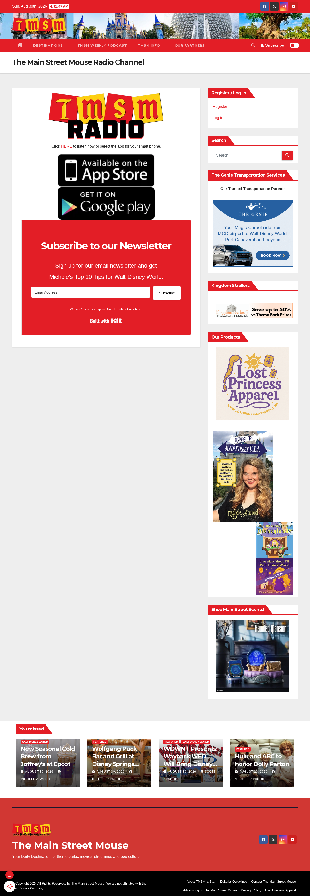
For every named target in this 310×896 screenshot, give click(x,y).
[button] (253, 45)
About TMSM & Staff (201, 881)
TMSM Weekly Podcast (102, 45)
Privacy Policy (251, 890)
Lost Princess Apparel (280, 890)
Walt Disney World (35, 741)
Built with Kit (106, 320)
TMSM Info (149, 45)
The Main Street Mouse (70, 845)
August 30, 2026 (39, 771)
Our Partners (190, 45)
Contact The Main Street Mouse (273, 881)
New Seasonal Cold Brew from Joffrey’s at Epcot (48, 756)
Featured (99, 741)
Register (220, 107)
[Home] (20, 45)
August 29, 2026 (254, 771)
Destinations (48, 45)
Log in (218, 118)
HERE (66, 146)
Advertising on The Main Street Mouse (210, 890)
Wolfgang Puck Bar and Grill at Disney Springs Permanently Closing (114, 764)
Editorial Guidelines (233, 881)
